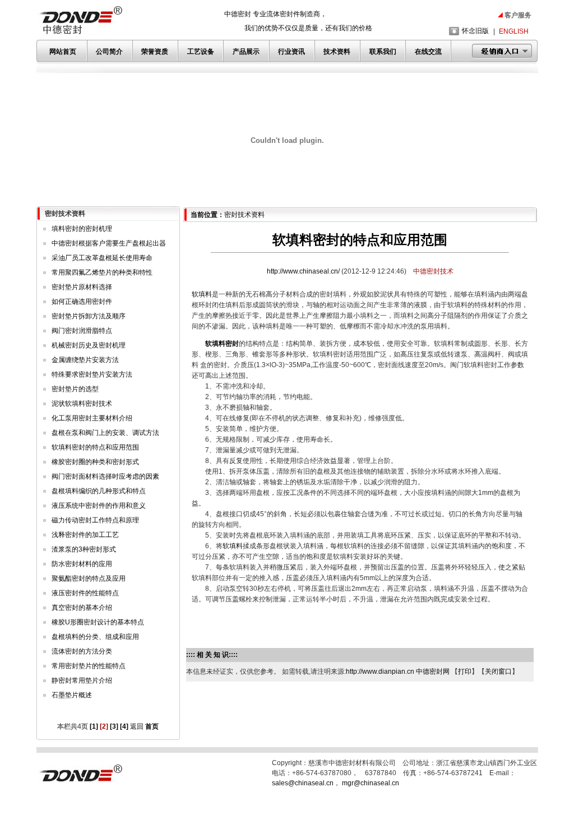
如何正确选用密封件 (82, 301)
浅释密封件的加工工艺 (85, 535)
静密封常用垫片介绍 (82, 680)
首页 (151, 726)
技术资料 (336, 51)
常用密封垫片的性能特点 (89, 666)
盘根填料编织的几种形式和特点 (99, 491)
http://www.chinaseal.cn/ (304, 271)
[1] (94, 726)
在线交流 (428, 51)
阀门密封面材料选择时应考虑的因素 (105, 476)
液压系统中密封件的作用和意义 (99, 506)
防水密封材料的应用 (82, 564)
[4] (124, 726)
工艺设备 (200, 51)
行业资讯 (291, 51)
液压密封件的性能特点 (85, 593)
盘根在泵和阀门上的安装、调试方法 (105, 433)
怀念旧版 (475, 31)
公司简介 (109, 51)
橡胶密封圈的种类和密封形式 (95, 462)
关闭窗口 (498, 671)
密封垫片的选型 (75, 389)
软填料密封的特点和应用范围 (95, 447)
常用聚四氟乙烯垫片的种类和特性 (102, 272)
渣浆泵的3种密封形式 (84, 549)
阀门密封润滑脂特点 (82, 331)
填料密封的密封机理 (82, 229)
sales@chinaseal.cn (303, 783)
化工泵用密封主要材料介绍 (92, 418)
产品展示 (246, 51)
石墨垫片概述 (72, 695)
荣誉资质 (154, 51)
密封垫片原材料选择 (82, 287)
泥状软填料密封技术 (82, 404)
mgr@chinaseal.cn (370, 783)
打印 (464, 671)
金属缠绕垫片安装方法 (85, 360)
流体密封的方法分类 (82, 651)
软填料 (202, 294)
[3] (114, 726)
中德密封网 (433, 671)
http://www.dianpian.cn (380, 671)
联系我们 (382, 51)
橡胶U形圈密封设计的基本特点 (98, 622)
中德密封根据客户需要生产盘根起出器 (109, 243)
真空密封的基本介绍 (82, 608)
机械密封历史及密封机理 (89, 345)
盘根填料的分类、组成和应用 (95, 637)
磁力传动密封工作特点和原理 (95, 520)
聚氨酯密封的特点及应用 (89, 578)
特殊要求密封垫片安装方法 (92, 374)
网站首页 (62, 51)
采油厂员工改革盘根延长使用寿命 (102, 258)
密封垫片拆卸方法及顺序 (89, 316)
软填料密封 (222, 344)
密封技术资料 (244, 215)
